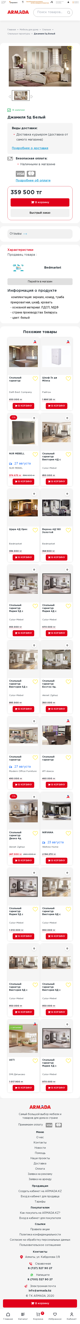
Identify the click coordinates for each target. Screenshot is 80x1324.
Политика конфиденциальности (40, 1235)
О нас (40, 1137)
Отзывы (16, 233)
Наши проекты (40, 1158)
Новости (40, 1148)
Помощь (40, 1153)
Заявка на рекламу (40, 1174)
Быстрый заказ (40, 213)
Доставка (40, 1164)
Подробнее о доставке (30, 148)
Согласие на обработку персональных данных (40, 1240)
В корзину (42, 202)
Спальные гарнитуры (18, 34)
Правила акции (40, 1229)
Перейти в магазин (40, 282)
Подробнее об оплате (33, 180)
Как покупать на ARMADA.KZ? (40, 1213)
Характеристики (20, 250)
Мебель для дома (29, 30)
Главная (11, 30)
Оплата (40, 1169)
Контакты (40, 1143)
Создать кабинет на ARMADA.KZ (40, 1191)
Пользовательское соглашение (40, 1245)
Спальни (46, 30)
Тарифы (40, 1202)
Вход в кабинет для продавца (40, 1196)
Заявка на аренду (40, 1179)
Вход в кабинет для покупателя (40, 1218)
